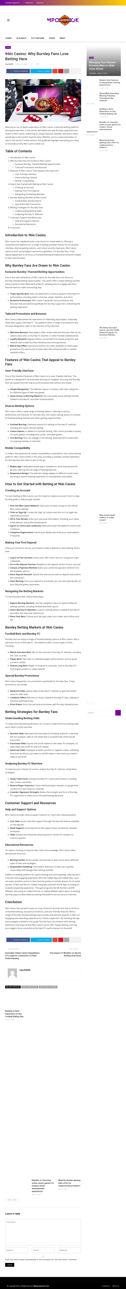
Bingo (62, 38)
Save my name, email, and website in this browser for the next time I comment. (41, 1259)
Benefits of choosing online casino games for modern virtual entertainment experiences (43, 1186)
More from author (29, 987)
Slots (91, 57)
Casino (8, 38)
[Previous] (88, 702)
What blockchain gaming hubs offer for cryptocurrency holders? (69, 1183)
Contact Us (29, 3)
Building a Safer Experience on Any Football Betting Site (14, 1014)
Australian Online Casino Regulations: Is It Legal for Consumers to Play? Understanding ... (22, 956)
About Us (40, 3)
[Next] (92, 702)
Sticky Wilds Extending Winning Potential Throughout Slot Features (109, 97)
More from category (48, 987)
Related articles (13, 987)
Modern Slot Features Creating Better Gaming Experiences (109, 82)
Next (15, 1200)
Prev (9, 1200)
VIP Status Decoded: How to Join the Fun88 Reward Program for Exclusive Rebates (109, 331)
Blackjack (21, 38)
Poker (52, 38)
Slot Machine (37, 38)
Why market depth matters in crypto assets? (107, 517)
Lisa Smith (9, 64)
